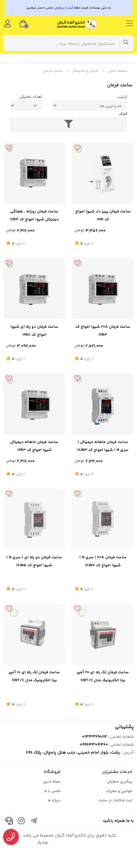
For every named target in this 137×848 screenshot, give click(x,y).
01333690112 (94, 736)
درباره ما (54, 801)
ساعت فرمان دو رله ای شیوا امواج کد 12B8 (34, 331)
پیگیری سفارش (119, 782)
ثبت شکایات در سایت (115, 801)
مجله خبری (52, 782)
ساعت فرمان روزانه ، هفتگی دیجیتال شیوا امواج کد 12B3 (34, 215)
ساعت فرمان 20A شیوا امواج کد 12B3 (102, 331)
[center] (126, 43)
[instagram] (21, 822)
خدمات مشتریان (117, 772)
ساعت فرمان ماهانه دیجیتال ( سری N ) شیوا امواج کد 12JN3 (102, 446)
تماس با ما (52, 791)
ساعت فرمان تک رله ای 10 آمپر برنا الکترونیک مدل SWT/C (34, 676)
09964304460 (94, 744)
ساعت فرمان (53, 71)
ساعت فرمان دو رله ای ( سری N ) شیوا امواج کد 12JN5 (34, 561)
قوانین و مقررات (119, 791)
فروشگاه (52, 772)
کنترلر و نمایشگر (85, 71)
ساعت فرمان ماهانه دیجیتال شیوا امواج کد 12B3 (34, 446)
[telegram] (34, 822)
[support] (9, 822)
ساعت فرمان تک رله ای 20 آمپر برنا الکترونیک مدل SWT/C (103, 676)
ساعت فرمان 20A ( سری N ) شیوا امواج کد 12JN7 (102, 561)
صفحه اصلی (117, 71)
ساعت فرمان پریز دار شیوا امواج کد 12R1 (103, 215)
